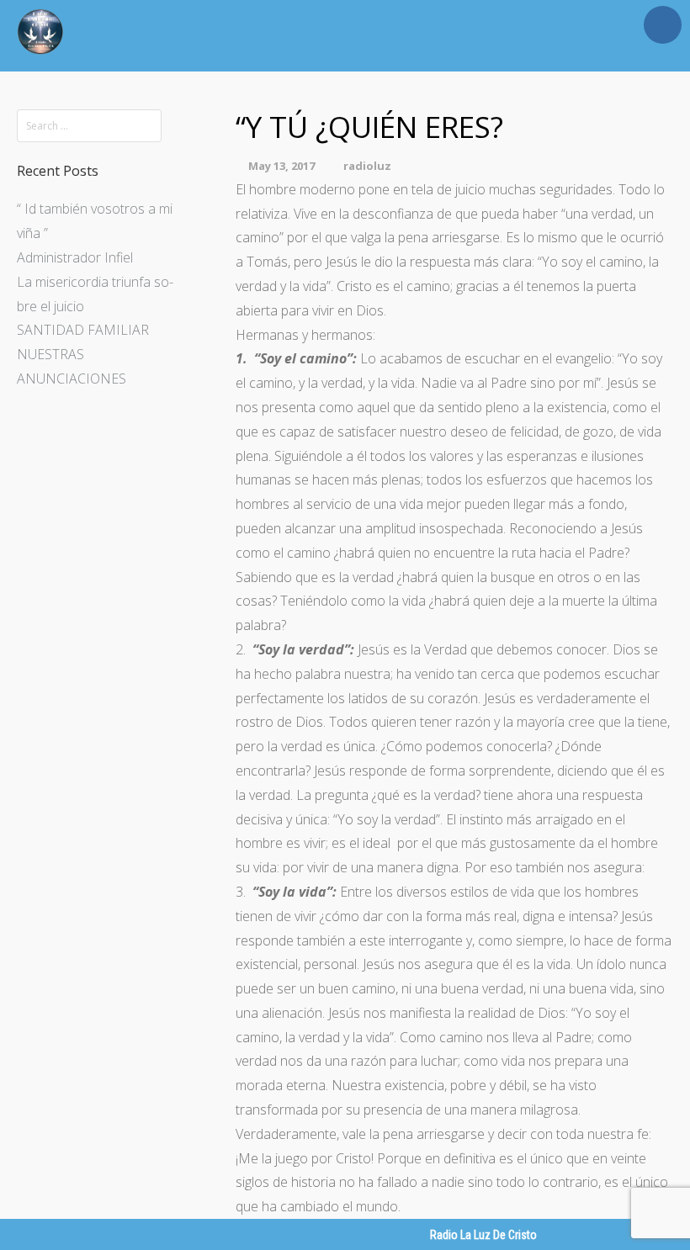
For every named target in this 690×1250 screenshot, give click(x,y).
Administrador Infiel (75, 257)
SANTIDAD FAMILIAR (83, 329)
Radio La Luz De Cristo (483, 1235)
